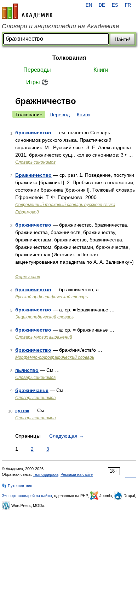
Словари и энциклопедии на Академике (60, 26)
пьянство (27, 370)
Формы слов (27, 276)
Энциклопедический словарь (44, 317)
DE (102, 5)
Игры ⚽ (37, 82)
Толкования (69, 58)
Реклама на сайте (77, 474)
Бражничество (33, 175)
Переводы (37, 70)
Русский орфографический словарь (51, 296)
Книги (100, 70)
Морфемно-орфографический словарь (54, 357)
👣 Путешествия (17, 486)
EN (89, 5)
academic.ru (27, 11)
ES (115, 5)
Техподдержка (45, 474)
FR (128, 5)
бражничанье (31, 390)
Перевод (60, 114)
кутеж (22, 410)
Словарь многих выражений (43, 337)
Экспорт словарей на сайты (27, 495)
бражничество (33, 132)
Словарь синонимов (35, 162)
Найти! (122, 39)
